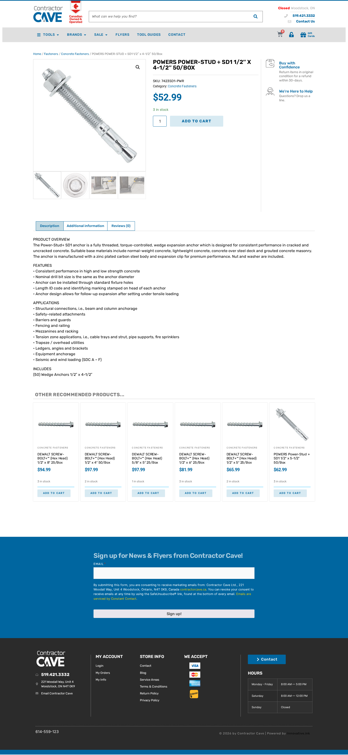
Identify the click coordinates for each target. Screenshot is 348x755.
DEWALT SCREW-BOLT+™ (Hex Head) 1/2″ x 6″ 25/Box (194, 458)
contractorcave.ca (193, 589)
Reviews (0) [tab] (121, 226)
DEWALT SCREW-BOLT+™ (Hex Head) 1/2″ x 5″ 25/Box (242, 458)
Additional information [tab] (85, 226)
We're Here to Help (296, 91)
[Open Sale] (106, 34)
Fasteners (51, 54)
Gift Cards (311, 34)
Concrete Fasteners (75, 54)
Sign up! (174, 613)
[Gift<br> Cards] (303, 35)
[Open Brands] (85, 34)
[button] (138, 67)
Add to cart (196, 121)
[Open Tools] (57, 34)
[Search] (255, 16)
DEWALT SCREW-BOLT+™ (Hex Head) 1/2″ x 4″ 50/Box (100, 458)
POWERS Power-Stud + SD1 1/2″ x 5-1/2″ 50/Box (292, 458)
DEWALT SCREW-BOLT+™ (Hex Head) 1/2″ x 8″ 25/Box (52, 458)
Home (37, 54)
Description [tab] (49, 226)
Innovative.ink (298, 733)
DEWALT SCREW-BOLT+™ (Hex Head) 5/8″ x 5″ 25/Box (147, 458)
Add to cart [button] (54, 493)
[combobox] (168, 16)
